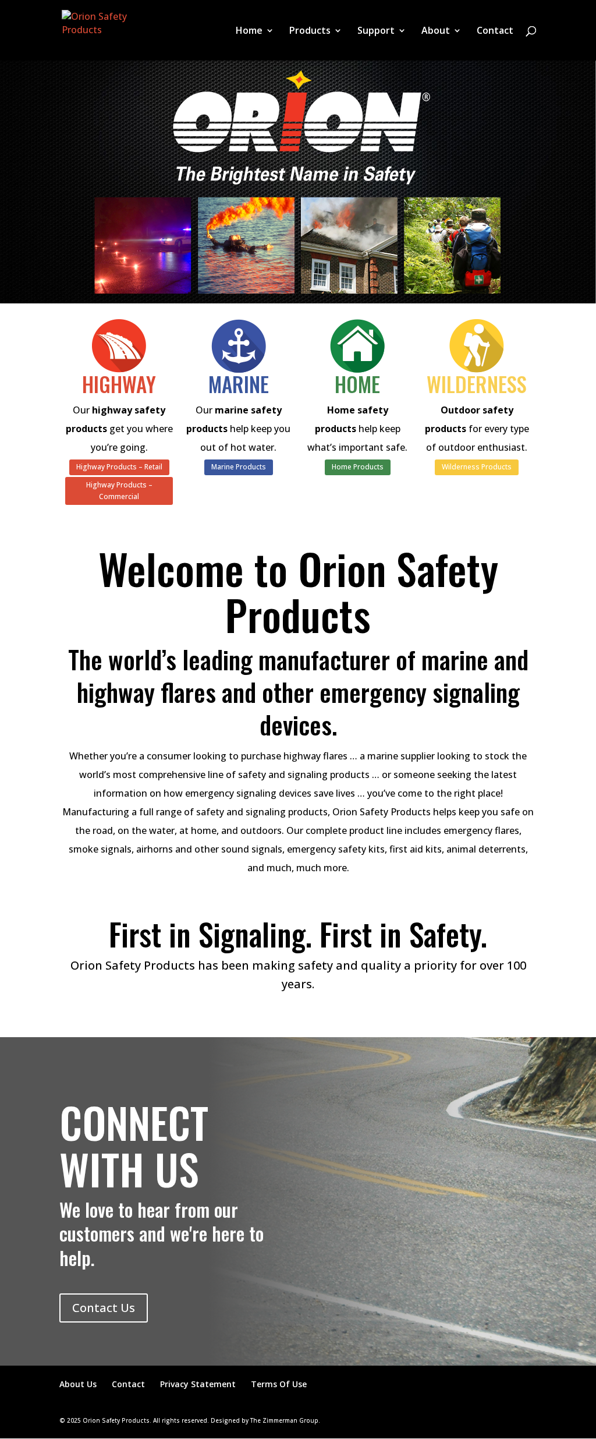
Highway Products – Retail (119, 467)
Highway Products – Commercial (119, 490)
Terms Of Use (279, 1383)
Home (249, 31)
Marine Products (238, 467)
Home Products (358, 467)
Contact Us (103, 1308)
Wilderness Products (477, 467)
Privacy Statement (198, 1383)
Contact (495, 31)
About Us (78, 1383)
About (435, 31)
